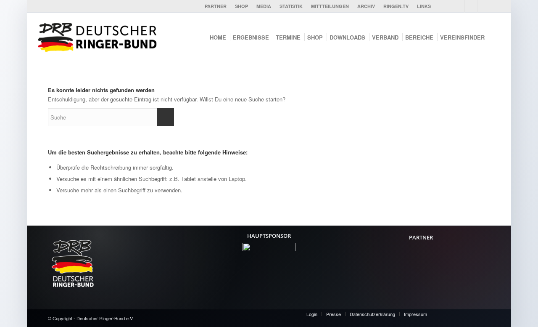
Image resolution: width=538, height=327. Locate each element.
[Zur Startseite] (100, 36)
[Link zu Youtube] (458, 6)
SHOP (241, 6)
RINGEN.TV (396, 6)
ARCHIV (366, 6)
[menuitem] (215, 6)
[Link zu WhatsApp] (483, 6)
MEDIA (263, 6)
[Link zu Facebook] (446, 6)
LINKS (424, 6)
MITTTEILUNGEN (330, 6)
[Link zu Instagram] (471, 6)
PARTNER (216, 6)
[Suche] (496, 37)
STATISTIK (291, 6)
